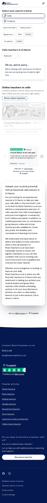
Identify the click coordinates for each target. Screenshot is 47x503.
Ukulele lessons (9, 404)
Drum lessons (8, 414)
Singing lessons (9, 399)
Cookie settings (8, 494)
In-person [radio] (9, 41)
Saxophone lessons (11, 409)
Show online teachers (15, 98)
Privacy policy (7, 490)
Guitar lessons (8, 389)
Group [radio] (28, 34)
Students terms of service (13, 481)
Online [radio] (19, 41)
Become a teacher (23, 457)
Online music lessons (11, 424)
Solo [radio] (20, 34)
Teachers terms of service (12, 485)
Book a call (7, 350)
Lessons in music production (15, 419)
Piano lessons (8, 394)
